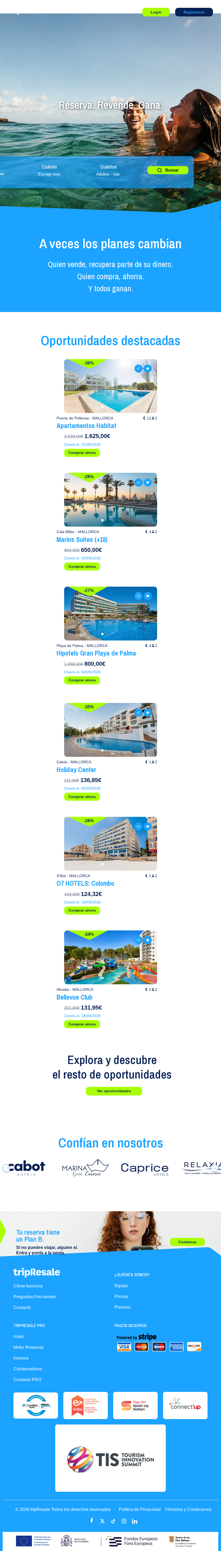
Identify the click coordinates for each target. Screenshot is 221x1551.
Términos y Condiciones (188, 1509)
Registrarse (194, 12)
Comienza (187, 1242)
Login (156, 12)
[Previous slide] (74, 386)
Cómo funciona (28, 1286)
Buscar (172, 170)
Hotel (18, 1336)
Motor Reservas (28, 1347)
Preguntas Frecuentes (34, 1296)
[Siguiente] (214, 1168)
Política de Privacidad (140, 1509)
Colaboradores (27, 1369)
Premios (122, 1307)
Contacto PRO (27, 1379)
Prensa (121, 1296)
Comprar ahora (82, 452)
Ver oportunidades (114, 1091)
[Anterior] (6, 1168)
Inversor (21, 1358)
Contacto (22, 1307)
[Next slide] (148, 386)
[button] (102, 406)
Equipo (121, 1285)
